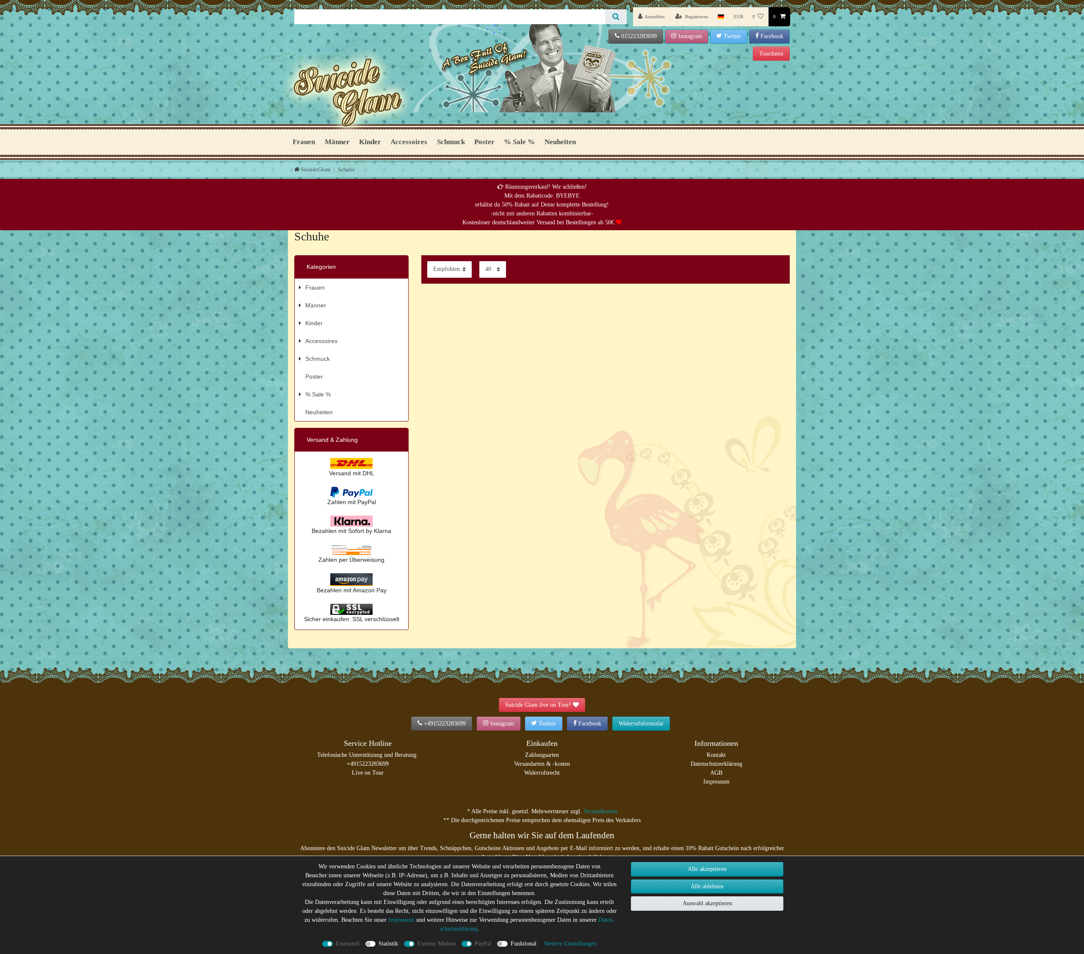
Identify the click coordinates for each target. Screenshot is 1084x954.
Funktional (523, 943)
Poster (484, 142)
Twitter (732, 36)
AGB (716, 773)
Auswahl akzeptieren (707, 903)
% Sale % (519, 142)
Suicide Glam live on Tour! (538, 705)
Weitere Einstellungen (570, 943)
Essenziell (347, 943)
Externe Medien (437, 943)
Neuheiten (560, 142)
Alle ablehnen (707, 886)
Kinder (370, 142)
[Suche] (616, 16)
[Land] (721, 16)
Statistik (388, 943)
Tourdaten (771, 53)
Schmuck (451, 142)
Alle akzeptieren (707, 869)
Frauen (304, 142)
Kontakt (716, 755)
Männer (337, 142)
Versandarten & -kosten (542, 764)
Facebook (771, 36)
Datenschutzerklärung (716, 764)
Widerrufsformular (641, 723)
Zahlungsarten (542, 755)
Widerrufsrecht (542, 773)
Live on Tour (368, 773)
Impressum (716, 781)
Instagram (690, 36)
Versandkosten (600, 811)
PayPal (483, 943)
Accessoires (408, 142)
